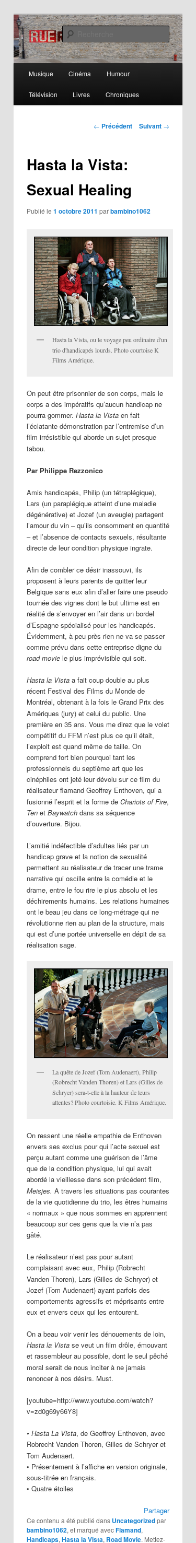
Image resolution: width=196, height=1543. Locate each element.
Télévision (43, 94)
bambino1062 (130, 211)
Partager (156, 1510)
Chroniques (122, 94)
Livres (81, 94)
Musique (41, 73)
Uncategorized (133, 1520)
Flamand (128, 1530)
